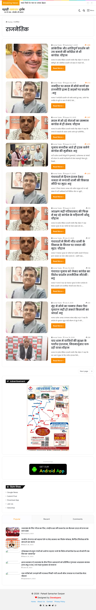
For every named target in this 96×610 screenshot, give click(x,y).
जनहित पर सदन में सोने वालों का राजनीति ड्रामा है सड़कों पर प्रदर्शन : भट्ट (70, 89)
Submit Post (12, 496)
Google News (12, 492)
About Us (41, 602)
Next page (84, 371)
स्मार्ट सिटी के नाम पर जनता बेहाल (33, 3)
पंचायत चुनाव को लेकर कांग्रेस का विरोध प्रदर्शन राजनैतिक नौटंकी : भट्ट (70, 275)
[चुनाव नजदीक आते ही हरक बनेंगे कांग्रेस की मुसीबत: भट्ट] (27, 155)
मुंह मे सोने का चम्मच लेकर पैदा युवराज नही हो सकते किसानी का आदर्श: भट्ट (70, 309)
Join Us (10, 504)
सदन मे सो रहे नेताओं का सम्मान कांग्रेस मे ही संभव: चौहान (70, 122)
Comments (77, 519)
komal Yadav (57, 45)
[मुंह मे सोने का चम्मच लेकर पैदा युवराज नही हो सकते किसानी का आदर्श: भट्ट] (27, 317)
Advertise (11, 508)
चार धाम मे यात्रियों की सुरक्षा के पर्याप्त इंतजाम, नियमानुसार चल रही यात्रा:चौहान (70, 344)
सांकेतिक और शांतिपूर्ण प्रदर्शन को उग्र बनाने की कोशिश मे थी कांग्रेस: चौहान (70, 52)
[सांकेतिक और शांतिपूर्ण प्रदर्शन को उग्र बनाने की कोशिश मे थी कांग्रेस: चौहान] (27, 61)
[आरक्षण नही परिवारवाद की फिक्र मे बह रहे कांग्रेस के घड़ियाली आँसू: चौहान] (27, 219)
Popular (17, 519)
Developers (55, 597)
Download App (48, 462)
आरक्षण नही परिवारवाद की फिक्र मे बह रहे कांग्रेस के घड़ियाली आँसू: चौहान (70, 215)
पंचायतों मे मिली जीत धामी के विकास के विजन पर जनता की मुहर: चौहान (68, 245)
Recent (47, 519)
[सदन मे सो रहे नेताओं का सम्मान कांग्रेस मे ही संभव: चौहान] (27, 128)
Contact (50, 602)
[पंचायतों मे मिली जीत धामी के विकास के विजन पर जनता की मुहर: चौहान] (27, 249)
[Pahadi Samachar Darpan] (14, 10)
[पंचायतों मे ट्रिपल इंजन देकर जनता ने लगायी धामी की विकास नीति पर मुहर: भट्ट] (27, 188)
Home (9, 22)
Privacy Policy (59, 602)
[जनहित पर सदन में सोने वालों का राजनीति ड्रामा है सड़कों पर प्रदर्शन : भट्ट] (27, 97)
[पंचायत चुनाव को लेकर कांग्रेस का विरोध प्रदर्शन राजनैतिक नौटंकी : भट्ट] (27, 282)
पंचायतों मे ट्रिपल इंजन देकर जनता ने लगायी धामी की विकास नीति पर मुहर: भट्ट (70, 180)
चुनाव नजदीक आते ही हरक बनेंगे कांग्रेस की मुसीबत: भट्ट (70, 149)
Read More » (58, 68)
